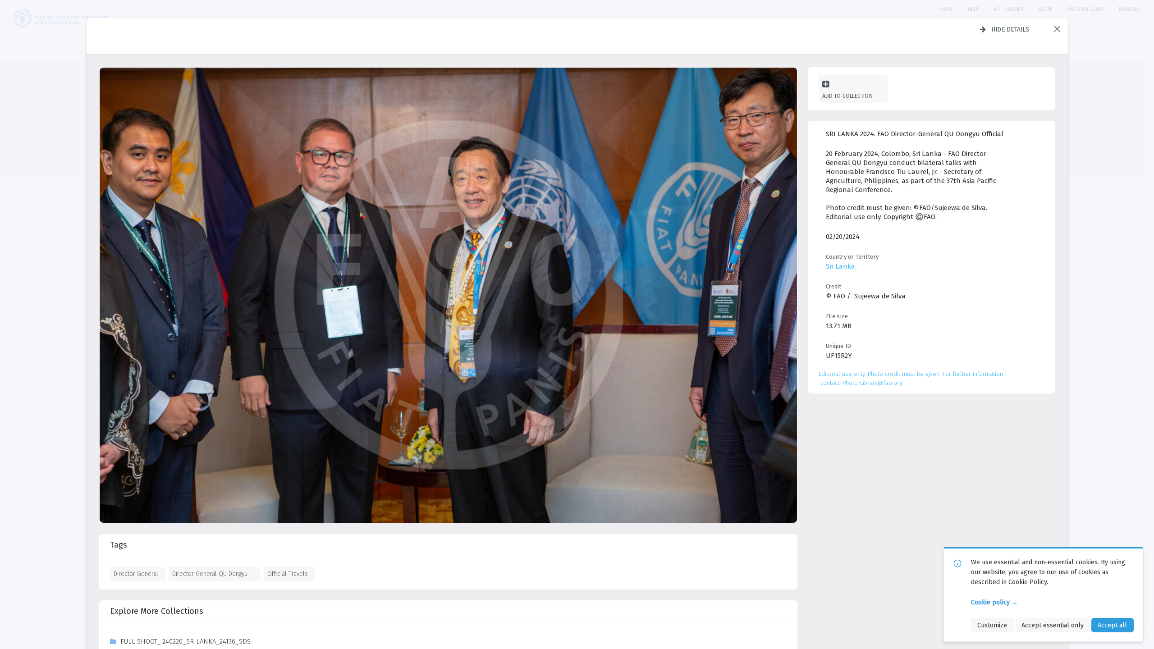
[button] (1057, 28)
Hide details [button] (1010, 29)
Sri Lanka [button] (840, 266)
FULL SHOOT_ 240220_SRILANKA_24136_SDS (185, 641)
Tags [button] (118, 545)
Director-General (136, 574)
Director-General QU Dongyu (209, 574)
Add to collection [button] (847, 95)
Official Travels (287, 574)
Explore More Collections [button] (156, 611)
